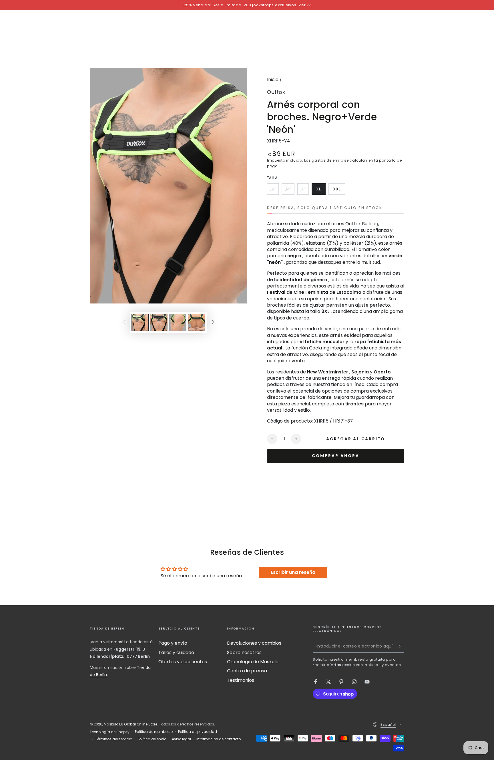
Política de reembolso (154, 731)
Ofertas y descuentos (182, 661)
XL (321, 190)
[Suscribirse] (401, 646)
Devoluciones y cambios (254, 643)
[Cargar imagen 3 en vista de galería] (177, 322)
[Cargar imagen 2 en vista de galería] (159, 322)
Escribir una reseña (293, 572)
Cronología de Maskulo (252, 661)
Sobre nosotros (244, 652)
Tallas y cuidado (176, 652)
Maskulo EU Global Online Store (130, 724)
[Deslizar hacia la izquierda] (123, 322)
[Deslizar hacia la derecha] (213, 322)
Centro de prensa (247, 670)
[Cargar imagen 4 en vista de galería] (196, 322)
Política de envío (152, 739)
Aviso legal (181, 739)
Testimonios (240, 680)
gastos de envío (327, 160)
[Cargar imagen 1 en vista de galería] (140, 322)
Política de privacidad (197, 731)
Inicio (272, 79)
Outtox (276, 92)
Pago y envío (172, 643)
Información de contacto (218, 739)
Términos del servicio (113, 739)
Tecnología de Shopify (110, 732)
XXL (339, 190)
